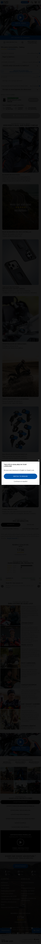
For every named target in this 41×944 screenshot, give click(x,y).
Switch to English (20, 476)
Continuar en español (20, 481)
